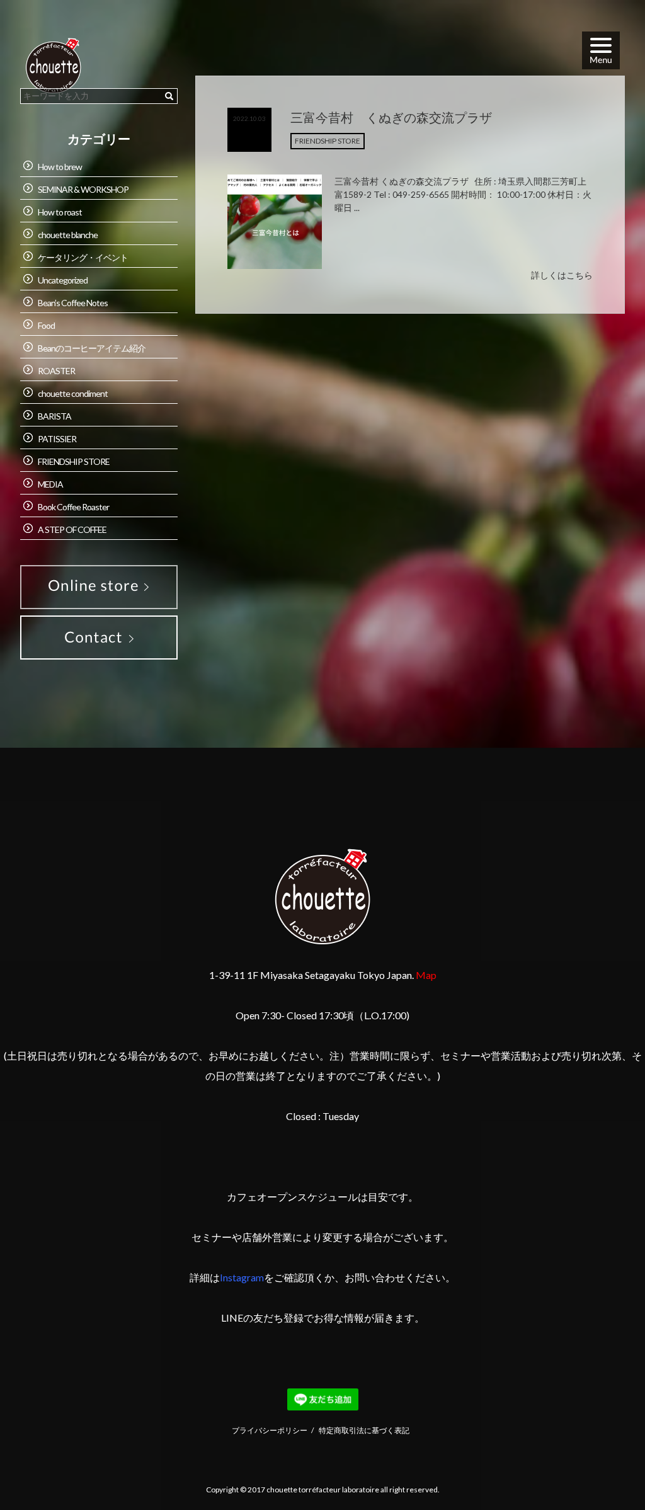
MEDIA (50, 484)
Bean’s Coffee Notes (73, 302)
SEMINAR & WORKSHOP (83, 189)
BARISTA (54, 416)
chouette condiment (73, 393)
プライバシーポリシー (269, 1430)
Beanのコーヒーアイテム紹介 (92, 348)
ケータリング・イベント (83, 257)
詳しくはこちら (562, 275)
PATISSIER (57, 438)
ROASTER (56, 370)
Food (46, 325)
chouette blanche (68, 234)
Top (605, 1469)
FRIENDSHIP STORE (327, 141)
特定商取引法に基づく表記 (364, 1430)
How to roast (60, 212)
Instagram (242, 1277)
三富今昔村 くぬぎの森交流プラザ (391, 117)
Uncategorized (63, 280)
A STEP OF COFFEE (72, 529)
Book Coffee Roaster (73, 506)
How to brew (60, 166)
